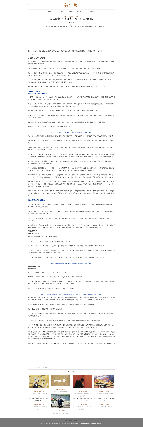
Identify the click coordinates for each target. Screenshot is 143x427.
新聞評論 (63, 11)
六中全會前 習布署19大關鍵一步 (104, 406)
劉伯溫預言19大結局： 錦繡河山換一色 (39, 395)
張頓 (33, 399)
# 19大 (29, 367)
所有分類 (79, 11)
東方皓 (99, 386)
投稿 (66, 420)
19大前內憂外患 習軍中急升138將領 (60, 391)
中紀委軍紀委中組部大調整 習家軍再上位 (104, 395)
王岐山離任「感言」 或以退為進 (60, 413)
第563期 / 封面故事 (39, 391)
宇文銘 (99, 399)
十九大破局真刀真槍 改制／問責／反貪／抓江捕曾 (82, 408)
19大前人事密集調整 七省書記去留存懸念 (39, 408)
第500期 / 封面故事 (104, 404)
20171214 (109, 386)
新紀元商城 (92, 11)
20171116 (66, 406)
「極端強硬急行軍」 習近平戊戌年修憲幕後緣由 (82, 395)
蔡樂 (55, 406)
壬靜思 (34, 386)
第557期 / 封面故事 (60, 411)
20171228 (44, 386)
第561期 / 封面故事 (104, 391)
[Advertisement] (71, 38)
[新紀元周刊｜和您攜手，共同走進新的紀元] (70, 4)
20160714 (88, 399)
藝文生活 (71, 11)
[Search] (114, 4)
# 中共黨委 (37, 367)
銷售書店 (85, 11)
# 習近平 (45, 367)
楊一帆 (55, 384)
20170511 (44, 399)
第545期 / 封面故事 (60, 389)
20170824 (66, 384)
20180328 (88, 386)
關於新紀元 (75, 420)
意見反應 (70, 420)
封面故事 (56, 11)
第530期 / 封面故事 (39, 404)
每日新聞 (50, 11)
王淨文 (77, 386)
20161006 (109, 399)
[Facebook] (28, 4)
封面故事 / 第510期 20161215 (71, 16)
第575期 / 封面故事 (82, 391)
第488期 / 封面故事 (82, 404)
